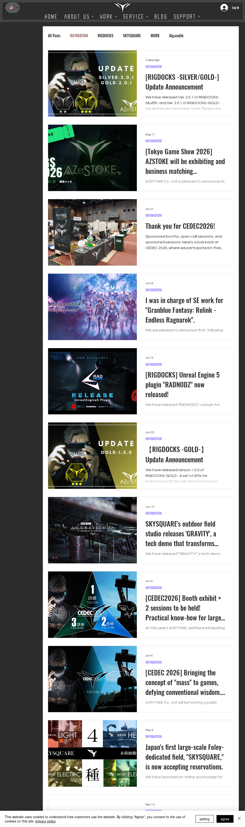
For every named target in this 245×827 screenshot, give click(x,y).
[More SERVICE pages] (147, 16)
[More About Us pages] (92, 16)
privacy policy (45, 821)
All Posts (54, 35)
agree (225, 818)
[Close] (239, 819)
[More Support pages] (199, 16)
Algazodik (176, 35)
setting (205, 818)
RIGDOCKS (105, 35)
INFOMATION (79, 35)
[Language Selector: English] (12, 7)
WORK (155, 35)
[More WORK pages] (116, 16)
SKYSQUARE (132, 35)
